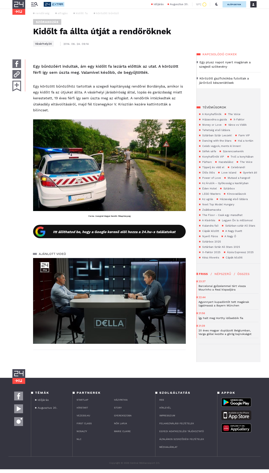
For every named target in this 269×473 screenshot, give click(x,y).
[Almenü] (34, 4)
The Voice (233, 114)
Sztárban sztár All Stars (239, 225)
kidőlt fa (82, 13)
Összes (243, 274)
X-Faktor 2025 (211, 252)
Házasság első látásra (233, 199)
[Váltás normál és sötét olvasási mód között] (216, 4)
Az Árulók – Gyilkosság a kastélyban (225, 183)
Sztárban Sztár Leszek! (216, 135)
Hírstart (82, 407)
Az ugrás (207, 199)
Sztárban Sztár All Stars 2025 (220, 246)
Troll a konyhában (241, 156)
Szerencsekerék (233, 151)
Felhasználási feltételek (176, 423)
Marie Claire (122, 431)
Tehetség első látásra (215, 130)
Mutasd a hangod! (238, 177)
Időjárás (159, 4)
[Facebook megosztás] (16, 63)
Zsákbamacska (211, 209)
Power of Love (211, 177)
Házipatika (121, 399)
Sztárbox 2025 (211, 241)
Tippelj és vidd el (212, 167)
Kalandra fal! (210, 225)
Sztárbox (229, 188)
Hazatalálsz (225, 161)
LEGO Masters (211, 193)
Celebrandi (237, 167)
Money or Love (211, 124)
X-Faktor (238, 119)
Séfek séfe (208, 151)
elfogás (63, 13)
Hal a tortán (245, 140)
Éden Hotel (209, 188)
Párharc (206, 161)
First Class (84, 423)
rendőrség (42, 13)
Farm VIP (244, 135)
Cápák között (210, 231)
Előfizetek (234, 4)
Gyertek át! (249, 172)
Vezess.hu (83, 415)
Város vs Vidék (237, 124)
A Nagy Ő (230, 236)
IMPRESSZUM (167, 415)
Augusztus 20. (179, 4)
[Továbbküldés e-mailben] (16, 74)
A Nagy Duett (233, 231)
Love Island (229, 172)
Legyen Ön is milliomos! (237, 220)
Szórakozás (47, 22)
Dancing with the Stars (216, 140)
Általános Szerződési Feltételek (181, 439)
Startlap (82, 399)
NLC (79, 439)
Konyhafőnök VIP (212, 156)
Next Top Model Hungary (217, 204)
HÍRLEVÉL (165, 407)
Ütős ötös (208, 172)
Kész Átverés (210, 257)
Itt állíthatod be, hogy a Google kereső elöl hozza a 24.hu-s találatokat (114, 232)
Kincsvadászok (236, 193)
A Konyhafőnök (211, 114)
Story (118, 407)
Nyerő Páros (209, 236)
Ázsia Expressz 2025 (240, 252)
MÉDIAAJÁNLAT (168, 447)
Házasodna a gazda (214, 119)
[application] (109, 301)
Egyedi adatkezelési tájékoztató (181, 431)
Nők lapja (120, 423)
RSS (161, 399)
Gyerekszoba (123, 415)
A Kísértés (208, 220)
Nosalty (82, 431)
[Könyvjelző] (16, 86)
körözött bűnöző (107, 13)
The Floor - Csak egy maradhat (221, 215)
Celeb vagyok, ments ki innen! (221, 146)
